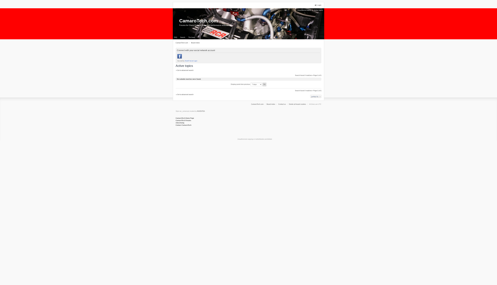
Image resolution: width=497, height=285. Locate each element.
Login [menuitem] (319, 5)
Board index (271, 104)
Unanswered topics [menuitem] (304, 10)
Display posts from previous (241, 84)
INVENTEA (201, 111)
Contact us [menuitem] (282, 104)
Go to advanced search (185, 70)
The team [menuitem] (191, 37)
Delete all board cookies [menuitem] (297, 104)
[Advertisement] (207, 135)
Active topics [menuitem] (318, 10)
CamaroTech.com (198, 20)
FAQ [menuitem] (175, 37)
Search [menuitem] (182, 37)
